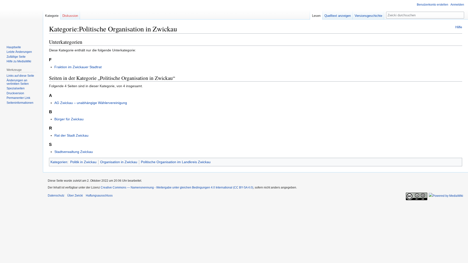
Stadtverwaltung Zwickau (73, 152)
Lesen (316, 16)
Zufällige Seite (16, 56)
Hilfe (458, 27)
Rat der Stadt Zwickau (71, 135)
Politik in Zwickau (83, 162)
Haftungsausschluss (99, 195)
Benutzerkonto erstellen (432, 4)
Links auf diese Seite (20, 75)
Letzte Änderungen (19, 52)
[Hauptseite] (21, 19)
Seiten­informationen (20, 102)
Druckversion (15, 93)
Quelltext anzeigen (337, 16)
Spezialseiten (16, 88)
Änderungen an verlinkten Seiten (18, 82)
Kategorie (51, 16)
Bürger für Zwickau (69, 119)
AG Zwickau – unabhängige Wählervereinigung (90, 103)
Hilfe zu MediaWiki (19, 61)
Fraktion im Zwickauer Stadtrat (78, 67)
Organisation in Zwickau (118, 162)
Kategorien (58, 162)
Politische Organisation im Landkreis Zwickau (176, 162)
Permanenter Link (18, 98)
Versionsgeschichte (368, 16)
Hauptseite (14, 47)
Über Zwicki (75, 195)
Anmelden (457, 4)
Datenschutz (56, 195)
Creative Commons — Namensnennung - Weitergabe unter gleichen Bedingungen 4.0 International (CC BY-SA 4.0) (177, 187)
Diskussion (70, 16)
